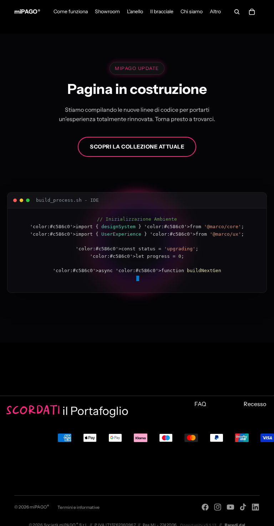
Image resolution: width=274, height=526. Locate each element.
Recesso (255, 403)
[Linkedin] (255, 507)
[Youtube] (230, 507)
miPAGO (39, 507)
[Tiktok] (243, 507)
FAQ (200, 403)
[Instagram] (217, 507)
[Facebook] (205, 507)
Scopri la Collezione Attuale (137, 146)
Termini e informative (78, 507)
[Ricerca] (237, 12)
